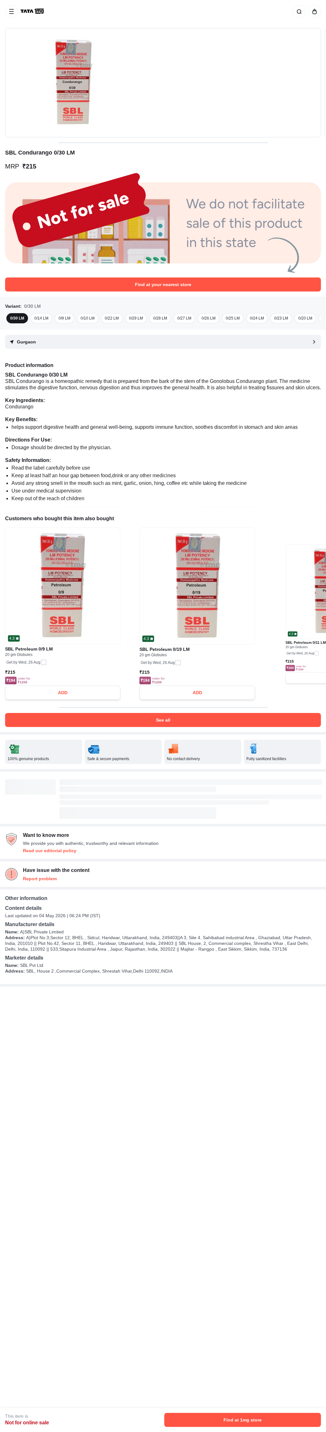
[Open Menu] (11, 11)
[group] (163, 82)
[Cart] (313, 11)
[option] (17, 318)
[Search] (298, 11)
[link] (32, 11)
